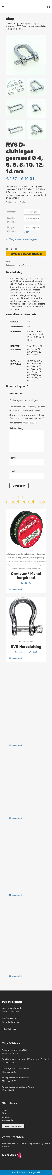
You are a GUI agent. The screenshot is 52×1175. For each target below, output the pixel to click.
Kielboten (26, 558)
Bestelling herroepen (13, 1126)
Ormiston (42, 561)
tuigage (28, 568)
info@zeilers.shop (10, 1018)
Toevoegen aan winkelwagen (26, 253)
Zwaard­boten (36, 568)
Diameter (11, 211)
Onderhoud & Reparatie (30, 561)
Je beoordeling (16, 428)
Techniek (22, 568)
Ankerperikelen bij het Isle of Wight (18, 1087)
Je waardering (16, 422)
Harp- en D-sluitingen (24, 265)
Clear (26, 232)
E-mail (13, 471)
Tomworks (39, 1173)
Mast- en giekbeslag (37, 558)
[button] (21, 239)
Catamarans (41, 554)
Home (8, 23)
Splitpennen (11, 565)
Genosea (25, 1143)
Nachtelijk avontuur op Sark (14, 1050)
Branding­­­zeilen (31, 554)
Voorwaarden (8, 1120)
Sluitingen (25, 23)
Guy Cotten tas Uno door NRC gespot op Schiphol (25, 1059)
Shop (16, 23)
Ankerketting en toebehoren (15, 554)
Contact (5, 1117)
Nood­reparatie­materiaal (14, 561)
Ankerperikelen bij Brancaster (15, 1077)
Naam (12, 458)
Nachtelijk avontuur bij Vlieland (16, 1068)
